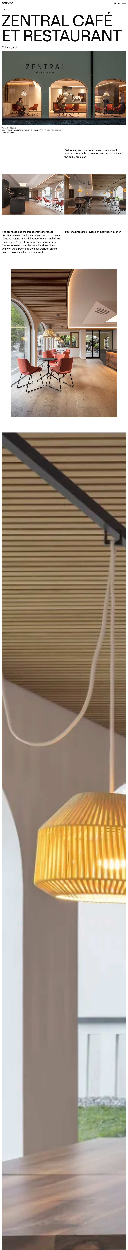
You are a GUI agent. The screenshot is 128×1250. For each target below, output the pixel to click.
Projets (6, 10)
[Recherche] (115, 3)
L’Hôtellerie (11, 128)
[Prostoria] (8, 3)
